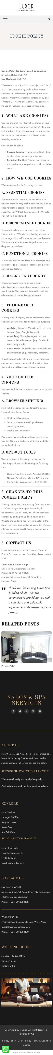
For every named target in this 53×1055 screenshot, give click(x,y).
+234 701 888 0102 (19, 572)
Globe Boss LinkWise (33, 1052)
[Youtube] (40, 711)
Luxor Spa (25, 70)
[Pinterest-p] (26, 711)
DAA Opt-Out (40, 482)
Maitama (5, 581)
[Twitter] (20, 711)
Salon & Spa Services (26, 700)
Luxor (4, 564)
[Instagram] (33, 711)
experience (16, 139)
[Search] (49, 19)
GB (32, 1033)
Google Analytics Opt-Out (37, 474)
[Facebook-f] (13, 711)
